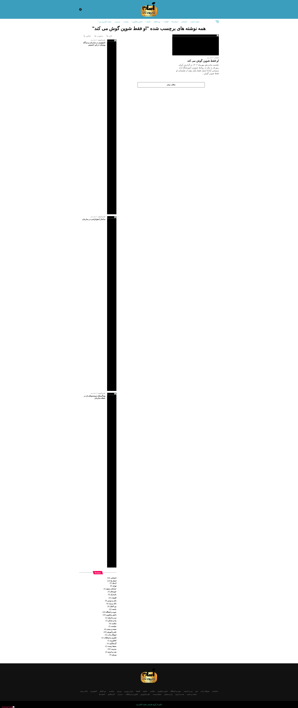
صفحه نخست (194, 22)
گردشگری (112, 643)
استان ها (175, 22)
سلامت (114, 623)
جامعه (148, 22)
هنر (196, 691)
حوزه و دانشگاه (111, 612)
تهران (114, 586)
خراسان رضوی (111, 589)
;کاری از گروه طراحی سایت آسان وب (149, 704)
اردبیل (114, 583)
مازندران (113, 594)
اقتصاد (166, 22)
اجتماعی (184, 22)
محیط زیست (112, 646)
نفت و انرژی (112, 652)
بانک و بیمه (112, 603)
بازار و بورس (112, 601)
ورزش (114, 655)
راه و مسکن (112, 620)
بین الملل (157, 22)
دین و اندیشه (112, 618)
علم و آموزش (111, 632)
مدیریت (117, 22)
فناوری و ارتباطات (110, 638)
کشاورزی (113, 640)
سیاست (126, 22)
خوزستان (113, 591)
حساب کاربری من (105, 22)
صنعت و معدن (111, 629)
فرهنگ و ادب (111, 635)
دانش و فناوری (137, 22)
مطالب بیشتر (171, 85)
